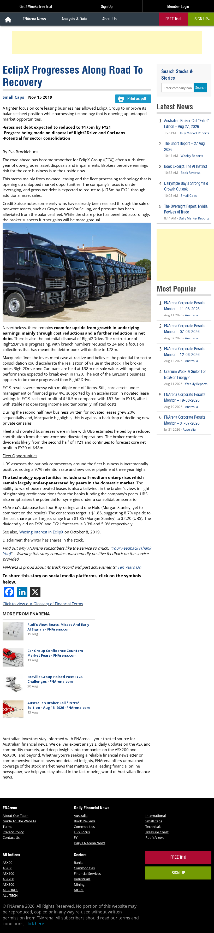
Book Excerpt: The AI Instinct (185, 166)
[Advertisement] (108, 42)
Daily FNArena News (89, 843)
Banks (78, 862)
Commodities (84, 826)
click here (35, 923)
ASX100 (8, 873)
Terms (7, 826)
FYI (76, 837)
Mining (79, 884)
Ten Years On (129, 567)
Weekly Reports (192, 155)
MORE (79, 890)
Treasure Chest (157, 832)
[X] (35, 592)
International (155, 815)
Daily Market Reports (194, 133)
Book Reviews (190, 172)
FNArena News (34, 18)
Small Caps (13, 97)
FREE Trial (173, 18)
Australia (191, 315)
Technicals (153, 826)
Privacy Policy (13, 832)
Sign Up (106, 6)
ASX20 (7, 862)
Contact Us (11, 837)
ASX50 (7, 868)
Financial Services (87, 873)
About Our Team (15, 815)
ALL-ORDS (10, 890)
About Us (109, 18)
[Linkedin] (22, 592)
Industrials (82, 879)
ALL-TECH (10, 895)
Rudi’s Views (154, 837)
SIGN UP (201, 18)
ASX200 (8, 879)
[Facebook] (9, 592)
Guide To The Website (19, 821)
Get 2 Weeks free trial (36, 6)
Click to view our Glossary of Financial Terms (43, 603)
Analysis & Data (74, 18)
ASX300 (8, 884)
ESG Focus (82, 832)
